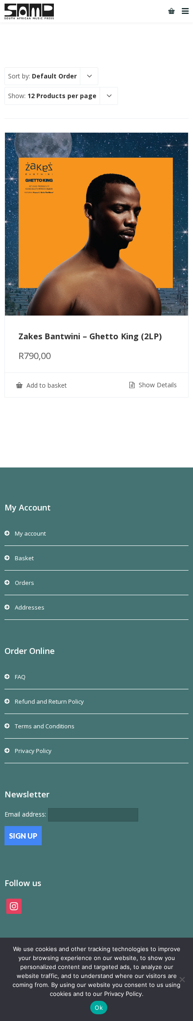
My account (30, 533)
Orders (24, 583)
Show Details (157, 385)
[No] (181, 979)
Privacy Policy (33, 751)
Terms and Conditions (45, 726)
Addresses (29, 607)
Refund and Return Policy (49, 701)
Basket (24, 558)
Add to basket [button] (46, 385)
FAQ (20, 677)
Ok (99, 1007)
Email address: (26, 814)
